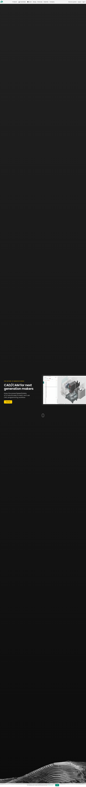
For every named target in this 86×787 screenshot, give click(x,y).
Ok (57, 785)
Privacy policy (50, 785)
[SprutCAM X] (2, 2)
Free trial (8, 402)
